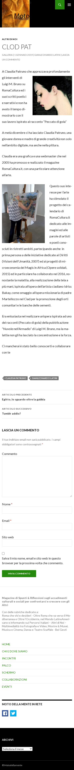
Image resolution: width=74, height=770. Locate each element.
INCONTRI (9, 658)
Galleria (7, 54)
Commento (9, 454)
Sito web (8, 537)
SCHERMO (9, 672)
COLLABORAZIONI (14, 679)
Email (6, 520)
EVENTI (7, 686)
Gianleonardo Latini (47, 54)
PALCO (6, 665)
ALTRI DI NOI (9, 39)
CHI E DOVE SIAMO (14, 651)
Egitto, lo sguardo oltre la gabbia (23, 397)
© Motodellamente (12, 765)
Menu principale (69, 4)
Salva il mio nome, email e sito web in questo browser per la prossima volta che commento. (32, 560)
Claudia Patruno (15, 378)
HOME (6, 644)
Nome (7, 504)
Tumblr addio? (17, 411)
